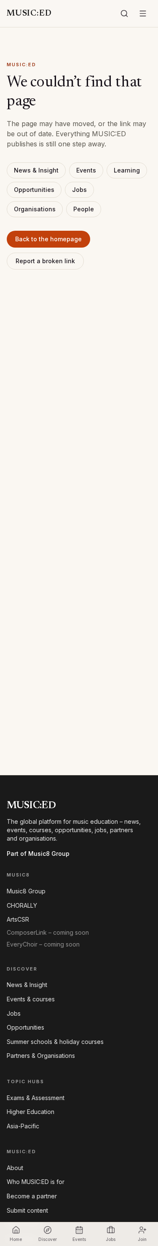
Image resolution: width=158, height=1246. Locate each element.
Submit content (27, 1210)
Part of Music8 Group (38, 853)
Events (86, 170)
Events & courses (31, 999)
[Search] (124, 13)
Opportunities (34, 189)
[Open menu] (142, 13)
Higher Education (30, 1111)
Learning (127, 170)
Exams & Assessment (35, 1097)
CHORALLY (22, 905)
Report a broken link (45, 260)
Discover (47, 1239)
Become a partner (32, 1196)
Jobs (79, 189)
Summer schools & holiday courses (55, 1041)
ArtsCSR (18, 919)
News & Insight (36, 170)
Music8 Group (26, 891)
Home (16, 1239)
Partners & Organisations (41, 1055)
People (83, 209)
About (15, 1167)
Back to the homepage (48, 239)
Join (142, 1239)
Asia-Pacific (23, 1126)
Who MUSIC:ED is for (35, 1181)
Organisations (35, 209)
